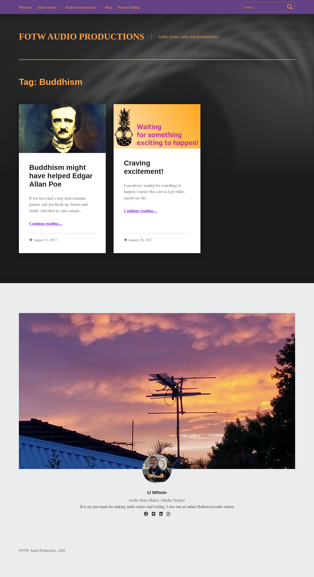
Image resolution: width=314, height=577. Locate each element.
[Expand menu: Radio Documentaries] (98, 7)
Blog (108, 7)
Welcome (25, 7)
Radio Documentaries (81, 7)
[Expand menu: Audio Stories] (59, 7)
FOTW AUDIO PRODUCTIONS (81, 36)
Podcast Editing (129, 7)
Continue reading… (45, 223)
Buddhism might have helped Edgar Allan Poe (60, 176)
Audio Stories (47, 7)
